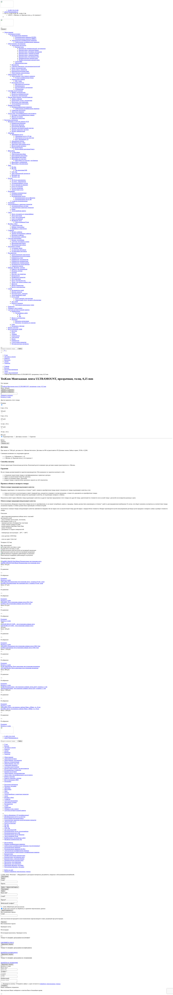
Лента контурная (17, 215)
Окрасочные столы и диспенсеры (22, 100)
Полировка (11, 191)
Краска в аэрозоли (17, 303)
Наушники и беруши (18, 326)
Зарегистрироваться (7, 910)
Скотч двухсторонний (18, 217)
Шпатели (14, 284)
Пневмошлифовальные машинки (22, 107)
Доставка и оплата (10, 356)
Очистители (15, 337)
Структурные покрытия (19, 342)
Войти (3, 878)
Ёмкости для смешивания (19, 269)
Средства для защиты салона (20, 241)
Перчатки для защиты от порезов (25, 322)
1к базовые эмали (17, 248)
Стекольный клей (17, 225)
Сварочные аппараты (10, 765)
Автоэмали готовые (14, 246)
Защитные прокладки (18, 118)
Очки (13, 324)
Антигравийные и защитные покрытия (20, 204)
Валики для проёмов (18, 240)
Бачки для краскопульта (19, 68)
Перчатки (14, 319)
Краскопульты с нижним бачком (28, 55)
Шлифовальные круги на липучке (14, 817)
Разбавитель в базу (17, 258)
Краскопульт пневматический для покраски (32, 48)
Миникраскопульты (21, 63)
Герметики (11, 306)
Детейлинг (11, 202)
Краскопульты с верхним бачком (29, 50)
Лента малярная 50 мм (22, 222)
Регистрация (4, 876)
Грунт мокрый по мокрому (20, 185)
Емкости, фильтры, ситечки (16, 267)
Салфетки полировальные (20, 201)
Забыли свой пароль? (12, 887)
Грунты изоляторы (17, 188)
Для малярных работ (21, 313)
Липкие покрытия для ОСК (20, 129)
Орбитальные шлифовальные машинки (27, 42)
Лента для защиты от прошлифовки (23, 214)
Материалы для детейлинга (12, 863)
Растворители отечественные (21, 264)
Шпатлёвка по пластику (19, 159)
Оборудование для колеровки (21, 73)
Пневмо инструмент (14, 105)
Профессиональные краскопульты (29, 60)
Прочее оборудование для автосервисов (20, 97)
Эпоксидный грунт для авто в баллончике (28, 300)
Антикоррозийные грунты (20, 183)
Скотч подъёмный (17, 219)
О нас (6, 355)
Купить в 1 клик (6, 397)
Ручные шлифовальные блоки (24, 78)
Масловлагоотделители (22, 84)
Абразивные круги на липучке (24, 138)
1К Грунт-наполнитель (19, 180)
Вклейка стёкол (12, 224)
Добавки (14, 334)
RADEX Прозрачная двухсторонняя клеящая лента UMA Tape (20, 647)
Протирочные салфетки (19, 237)
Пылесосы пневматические (20, 94)
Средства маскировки (14, 238)
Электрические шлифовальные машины (16, 850)
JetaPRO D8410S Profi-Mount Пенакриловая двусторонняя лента (20, 563)
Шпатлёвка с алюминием (19, 162)
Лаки (9, 165)
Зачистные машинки (18, 112)
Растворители (12, 253)
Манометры (15, 65)
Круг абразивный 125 (21, 139)
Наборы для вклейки (18, 227)
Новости (7, 358)
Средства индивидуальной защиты (18, 310)
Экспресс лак (16, 176)
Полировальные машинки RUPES (25, 37)
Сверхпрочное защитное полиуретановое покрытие (20, 820)
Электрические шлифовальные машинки (24, 40)
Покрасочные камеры (18, 79)
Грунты (10, 178)
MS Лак (14, 168)
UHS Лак (14, 172)
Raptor (13, 209)
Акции (6, 361)
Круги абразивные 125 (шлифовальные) (16, 815)
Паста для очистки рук (18, 280)
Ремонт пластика (13, 327)
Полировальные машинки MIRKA (25, 39)
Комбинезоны (16, 311)
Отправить (4, 985)
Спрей (10, 288)
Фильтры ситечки (17, 271)
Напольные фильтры (18, 125)
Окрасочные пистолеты (19, 45)
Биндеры (14, 331)
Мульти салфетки (17, 232)
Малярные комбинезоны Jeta (13, 839)
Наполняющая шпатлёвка (19, 155)
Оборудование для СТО (15, 74)
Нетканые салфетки (18, 235)
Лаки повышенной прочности (21, 173)
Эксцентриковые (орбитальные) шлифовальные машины (21, 852)
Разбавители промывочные (20, 261)
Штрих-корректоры (18, 285)
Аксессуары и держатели (19, 69)
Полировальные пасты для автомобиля (16, 831)
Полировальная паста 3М (12, 833)
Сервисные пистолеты (18, 110)
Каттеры (14, 272)
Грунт (13, 332)
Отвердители (16, 335)
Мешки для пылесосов (18, 92)
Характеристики (8, 436)
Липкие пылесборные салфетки (21, 233)
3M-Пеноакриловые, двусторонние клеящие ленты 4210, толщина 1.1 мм (23, 688)
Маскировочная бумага (19, 243)
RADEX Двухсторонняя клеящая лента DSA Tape (16, 603)
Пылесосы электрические (19, 95)
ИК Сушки (18, 81)
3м (19, 314)
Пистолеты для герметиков (20, 102)
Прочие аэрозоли (17, 292)
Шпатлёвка (11, 151)
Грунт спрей (15, 297)
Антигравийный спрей (19, 295)
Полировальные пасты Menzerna (25, 198)
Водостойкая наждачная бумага (24, 149)
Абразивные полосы (18, 141)
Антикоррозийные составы (20, 206)
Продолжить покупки (7, 944)
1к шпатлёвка (16, 152)
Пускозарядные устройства (12, 770)
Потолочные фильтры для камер (14, 867)
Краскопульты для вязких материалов (30, 52)
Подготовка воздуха (18, 82)
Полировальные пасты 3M (23, 199)
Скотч (10, 212)
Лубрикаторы (19, 89)
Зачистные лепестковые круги (21, 144)
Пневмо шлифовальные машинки (14, 844)
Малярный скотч (17, 220)
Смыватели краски (17, 266)
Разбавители (15, 340)
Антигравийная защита (19, 211)
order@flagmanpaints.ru (11, 12)
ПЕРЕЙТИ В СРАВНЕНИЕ (9, 962)
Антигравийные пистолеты (20, 103)
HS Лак (14, 167)
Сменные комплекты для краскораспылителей (26, 66)
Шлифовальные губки (18, 142)
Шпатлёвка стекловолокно (20, 163)
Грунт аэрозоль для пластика (24, 298)
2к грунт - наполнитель (19, 181)
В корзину (4, 578)
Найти (20, 348)
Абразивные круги (17, 134)
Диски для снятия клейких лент (21, 282)
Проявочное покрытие (18, 277)
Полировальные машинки (20, 35)
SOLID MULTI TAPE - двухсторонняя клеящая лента (17, 625)
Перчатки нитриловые (22, 321)
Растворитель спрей (18, 290)
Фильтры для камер (10, 786)
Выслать (3, 922)
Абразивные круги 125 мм (23, 136)
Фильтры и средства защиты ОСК (18, 121)
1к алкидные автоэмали (19, 249)
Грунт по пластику (17, 186)
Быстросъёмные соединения (24, 87)
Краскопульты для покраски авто (29, 56)
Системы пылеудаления (15, 90)
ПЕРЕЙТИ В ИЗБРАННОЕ (9, 952)
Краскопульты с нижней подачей (29, 53)
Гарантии (7, 363)
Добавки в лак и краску (15, 308)
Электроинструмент (14, 34)
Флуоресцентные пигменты (20, 344)
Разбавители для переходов (20, 259)
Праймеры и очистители (19, 228)
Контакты (7, 360)
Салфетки (11, 230)
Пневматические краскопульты (28, 58)
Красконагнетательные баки (20, 71)
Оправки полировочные (19, 193)
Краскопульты (19, 47)
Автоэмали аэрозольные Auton (24, 305)
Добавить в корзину (7, 395)
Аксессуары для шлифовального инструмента (22, 113)
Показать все (5, 443)
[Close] (1, 936)
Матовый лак (16, 175)
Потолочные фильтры (18, 126)
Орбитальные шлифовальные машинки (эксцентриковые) (22, 846)
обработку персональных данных (50, 984)
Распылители (16, 275)
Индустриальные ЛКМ (15, 329)
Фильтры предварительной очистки (23, 128)
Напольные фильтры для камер (13, 865)
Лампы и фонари (17, 99)
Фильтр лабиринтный (18, 131)
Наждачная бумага (17, 147)
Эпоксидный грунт (17, 189)
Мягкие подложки (17, 116)
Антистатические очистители (21, 254)
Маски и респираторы (18, 318)
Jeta (20, 316)
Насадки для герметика (19, 274)
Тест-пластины (16, 279)
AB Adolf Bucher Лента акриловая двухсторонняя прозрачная (19, 668)
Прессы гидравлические (11, 762)
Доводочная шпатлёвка (19, 154)
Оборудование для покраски (16, 43)
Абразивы (11, 133)
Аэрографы (18, 61)
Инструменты (8, 842)
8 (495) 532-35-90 (13, 10)
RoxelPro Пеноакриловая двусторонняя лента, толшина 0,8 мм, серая (22, 583)
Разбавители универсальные (20, 262)
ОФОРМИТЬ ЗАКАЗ (7, 942)
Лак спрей (15, 301)
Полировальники (17, 194)
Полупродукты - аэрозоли (19, 293)
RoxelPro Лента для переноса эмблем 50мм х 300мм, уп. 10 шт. (20, 709)
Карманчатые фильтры (18, 123)
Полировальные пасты (18, 196)
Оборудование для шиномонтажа (14, 773)
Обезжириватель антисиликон (21, 256)
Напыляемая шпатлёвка (19, 157)
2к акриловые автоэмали (19, 251)
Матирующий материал (19, 146)
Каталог (3, 29)
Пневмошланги (20, 86)
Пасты (13, 339)
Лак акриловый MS (21, 170)
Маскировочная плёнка (19, 245)
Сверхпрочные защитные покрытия (23, 207)
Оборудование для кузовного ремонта (23, 76)
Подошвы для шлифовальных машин (23, 115)
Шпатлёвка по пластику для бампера (26, 160)
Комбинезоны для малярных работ (15, 838)
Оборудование (8, 32)
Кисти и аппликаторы (18, 287)
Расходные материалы (11, 120)
